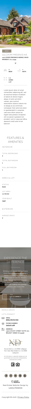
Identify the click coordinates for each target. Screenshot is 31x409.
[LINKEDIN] (15, 375)
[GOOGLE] (20, 375)
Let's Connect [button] (15, 296)
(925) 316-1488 (10, 325)
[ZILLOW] (25, 375)
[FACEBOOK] (6, 375)
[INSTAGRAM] (11, 375)
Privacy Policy (23, 397)
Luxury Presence (15, 388)
